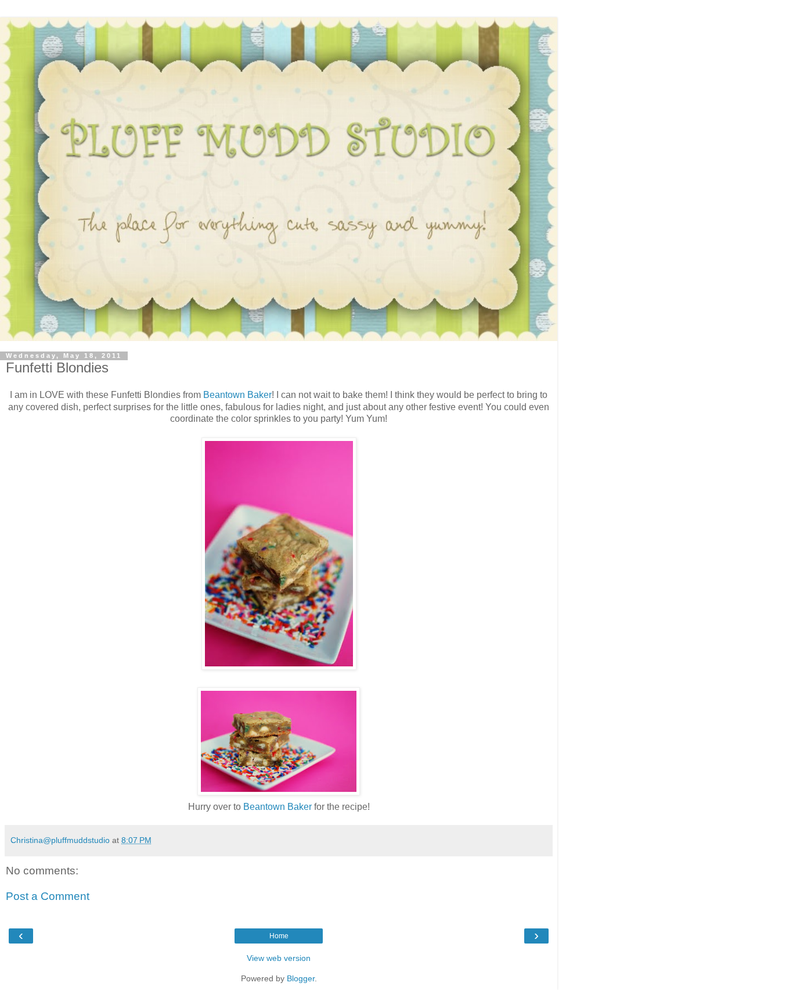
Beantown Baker (237, 395)
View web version (279, 958)
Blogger (301, 978)
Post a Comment (47, 896)
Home (279, 936)
